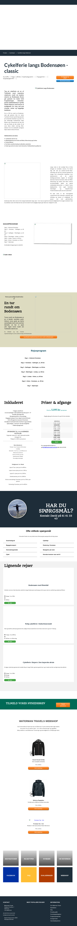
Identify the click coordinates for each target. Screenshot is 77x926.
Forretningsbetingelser (55, 914)
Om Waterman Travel (55, 905)
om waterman (64, 859)
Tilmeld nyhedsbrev (63, 704)
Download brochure (65, 81)
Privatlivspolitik (54, 912)
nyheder (46, 859)
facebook (11, 875)
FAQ (51, 910)
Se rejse (10, 603)
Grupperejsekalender (55, 916)
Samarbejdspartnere (55, 920)
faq (28, 875)
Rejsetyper (29, 859)
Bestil (56, 442)
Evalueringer (47, 875)
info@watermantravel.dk (50, 447)
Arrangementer (54, 918)
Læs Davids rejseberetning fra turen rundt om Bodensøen (38, 337)
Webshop (65, 875)
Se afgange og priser (65, 77)
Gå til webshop (38, 768)
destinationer (11, 859)
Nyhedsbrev (53, 907)
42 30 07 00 (6, 913)
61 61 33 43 (12, 913)
